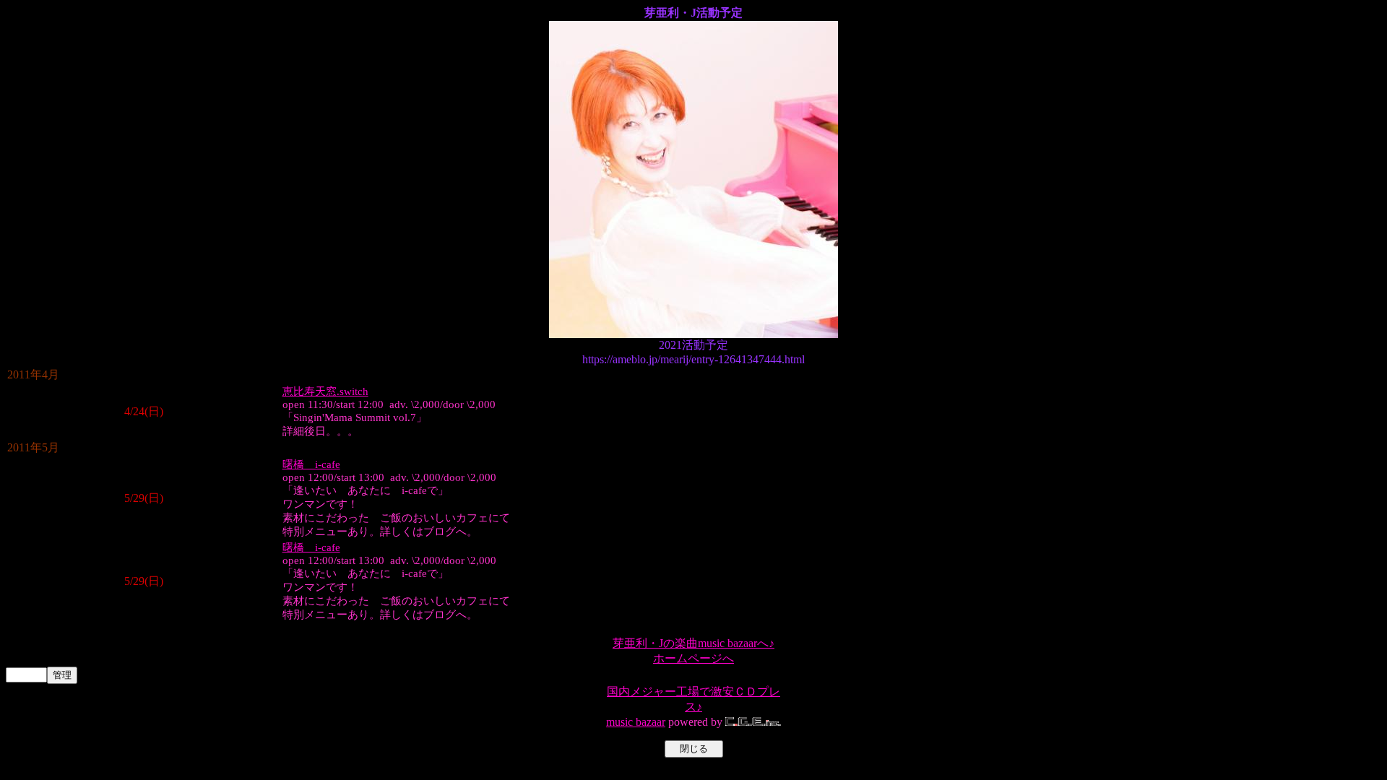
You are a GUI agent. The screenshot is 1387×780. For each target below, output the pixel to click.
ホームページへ (693, 658)
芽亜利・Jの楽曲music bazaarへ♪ (693, 643)
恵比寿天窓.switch (325, 391)
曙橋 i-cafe (311, 464)
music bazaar (635, 722)
